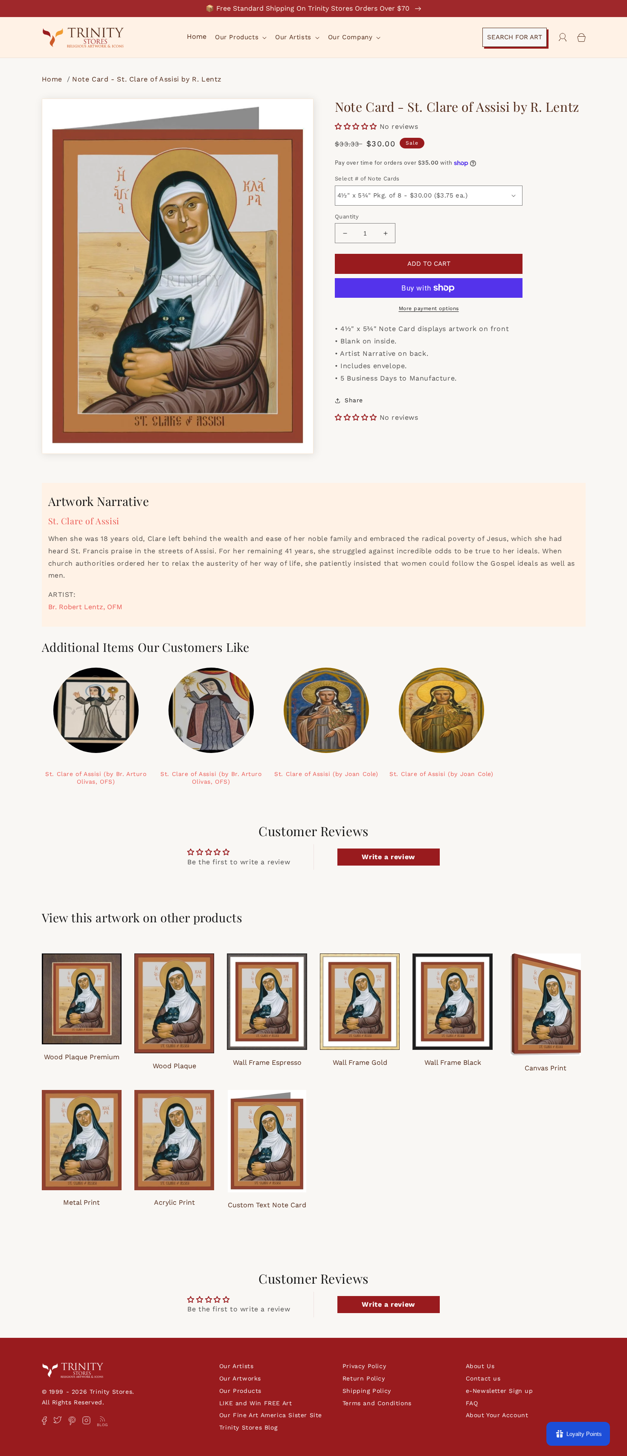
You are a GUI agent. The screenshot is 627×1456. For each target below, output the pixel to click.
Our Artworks (240, 1378)
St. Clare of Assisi (83, 520)
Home (53, 79)
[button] (240, 37)
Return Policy (364, 1378)
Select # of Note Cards (367, 178)
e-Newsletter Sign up (499, 1390)
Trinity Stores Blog (248, 1427)
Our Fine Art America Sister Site (270, 1415)
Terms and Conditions (377, 1403)
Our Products (240, 1390)
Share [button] (354, 400)
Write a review (388, 857)
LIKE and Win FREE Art (255, 1403)
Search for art (514, 37)
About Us (480, 1366)
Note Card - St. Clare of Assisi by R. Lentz (147, 79)
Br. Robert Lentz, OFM (85, 607)
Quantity (347, 216)
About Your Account (497, 1415)
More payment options (429, 308)
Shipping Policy (367, 1390)
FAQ (472, 1403)
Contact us (483, 1378)
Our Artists (236, 1366)
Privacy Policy (364, 1366)
